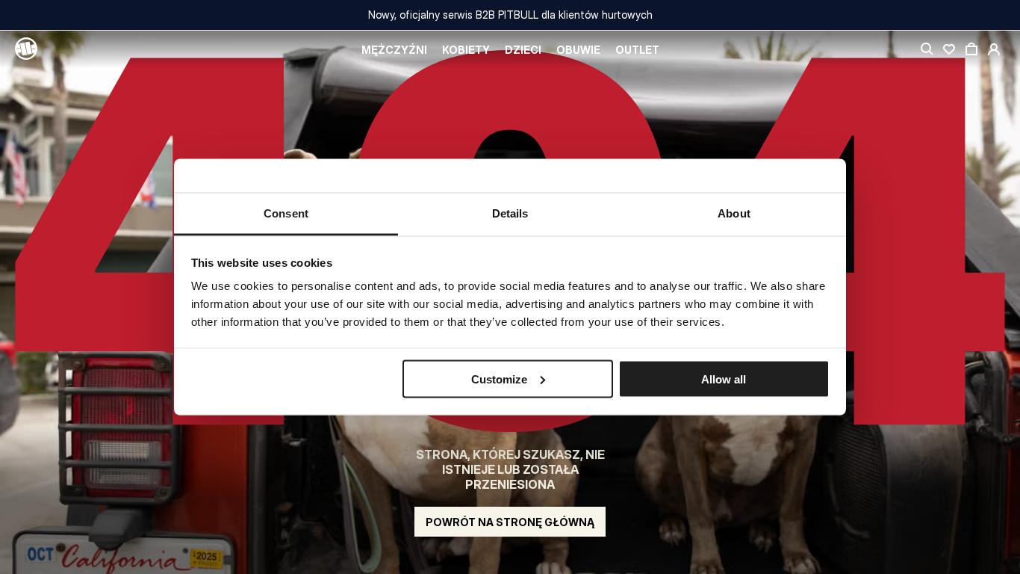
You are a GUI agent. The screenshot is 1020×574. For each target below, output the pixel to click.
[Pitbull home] (26, 49)
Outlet (637, 49)
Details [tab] (510, 213)
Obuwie (578, 49)
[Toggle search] (926, 49)
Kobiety (466, 49)
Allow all (723, 378)
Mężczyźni (394, 49)
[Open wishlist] (949, 49)
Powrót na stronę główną (510, 522)
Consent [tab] (286, 213)
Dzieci (523, 49)
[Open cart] (971, 49)
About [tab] (734, 213)
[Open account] (994, 49)
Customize (499, 378)
